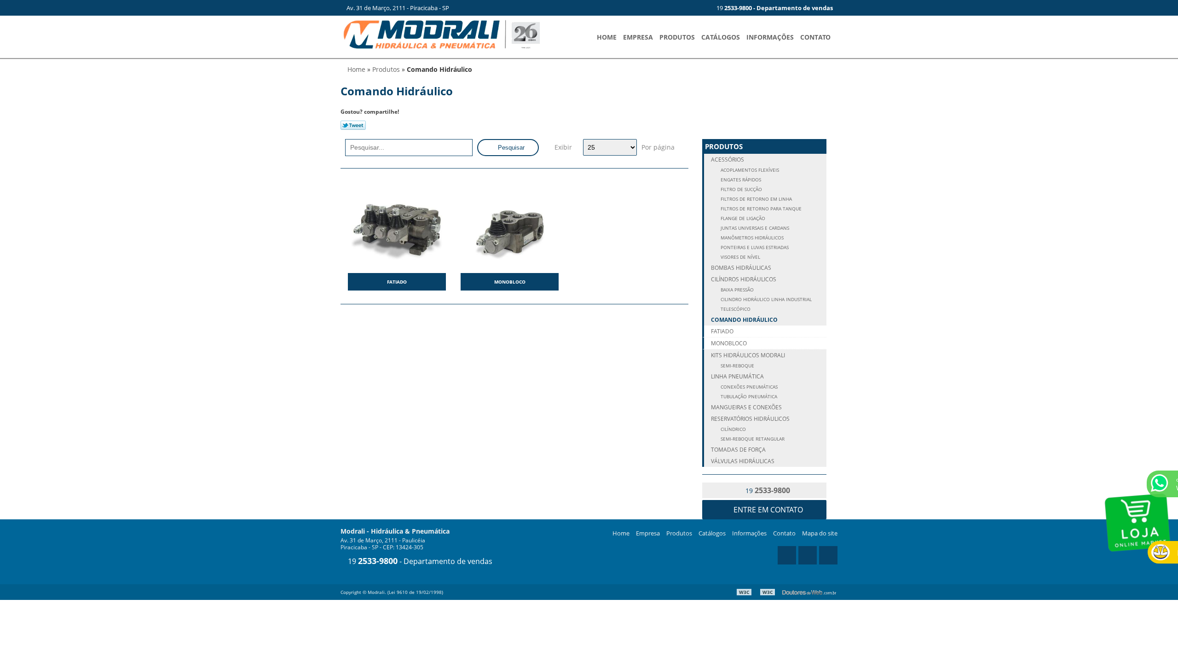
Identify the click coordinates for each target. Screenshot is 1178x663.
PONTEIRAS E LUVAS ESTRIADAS (754, 247)
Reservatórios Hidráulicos (750, 419)
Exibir (563, 147)
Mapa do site (819, 533)
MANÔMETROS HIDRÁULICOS (751, 238)
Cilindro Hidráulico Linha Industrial (765, 299)
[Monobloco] (510, 226)
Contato (815, 37)
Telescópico (735, 309)
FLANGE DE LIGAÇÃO (742, 218)
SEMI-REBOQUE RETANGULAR (752, 439)
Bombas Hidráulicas (741, 268)
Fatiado (397, 282)
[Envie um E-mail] (668, 8)
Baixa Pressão (736, 290)
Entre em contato (767, 510)
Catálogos (720, 37)
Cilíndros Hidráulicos (743, 279)
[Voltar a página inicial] (442, 34)
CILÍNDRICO (732, 429)
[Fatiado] (397, 226)
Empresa (638, 37)
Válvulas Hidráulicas (742, 461)
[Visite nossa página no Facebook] (699, 8)
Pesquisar (510, 147)
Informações (770, 37)
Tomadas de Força (738, 450)
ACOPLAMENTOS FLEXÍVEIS (749, 170)
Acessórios (727, 159)
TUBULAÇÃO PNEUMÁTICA (748, 397)
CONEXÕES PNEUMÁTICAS (748, 387)
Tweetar (353, 125)
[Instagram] (683, 8)
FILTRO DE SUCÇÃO (740, 189)
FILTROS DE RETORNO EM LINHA (755, 199)
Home (607, 37)
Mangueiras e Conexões (746, 407)
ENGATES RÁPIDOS (740, 180)
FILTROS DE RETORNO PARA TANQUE (760, 209)
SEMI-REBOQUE (736, 366)
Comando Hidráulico (744, 320)
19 (774, 8)
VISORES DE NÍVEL (739, 257)
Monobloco (509, 282)
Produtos (677, 37)
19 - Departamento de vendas (419, 561)
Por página (658, 147)
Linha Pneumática (737, 376)
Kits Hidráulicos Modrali (748, 355)
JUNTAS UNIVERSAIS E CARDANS (754, 228)
